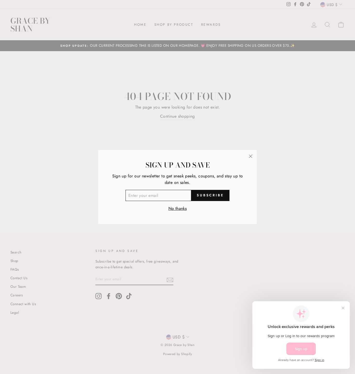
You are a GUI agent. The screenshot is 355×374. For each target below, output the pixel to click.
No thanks (177, 208)
